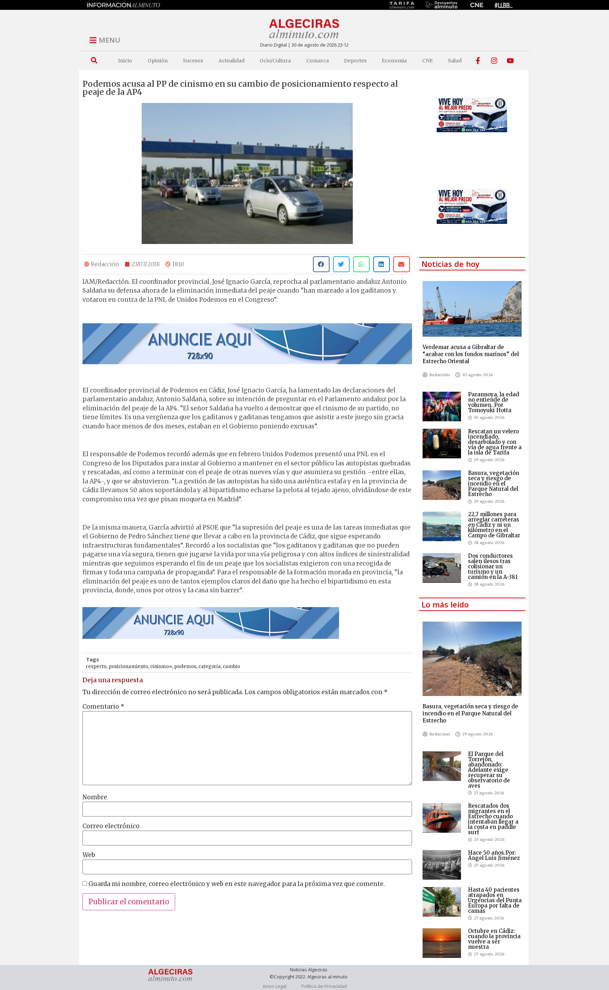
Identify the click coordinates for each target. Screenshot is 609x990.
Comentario (103, 707)
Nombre (94, 797)
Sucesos (193, 60)
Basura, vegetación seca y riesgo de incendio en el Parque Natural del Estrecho (493, 483)
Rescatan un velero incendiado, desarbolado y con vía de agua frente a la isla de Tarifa (495, 442)
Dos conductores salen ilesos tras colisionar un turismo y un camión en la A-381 (493, 566)
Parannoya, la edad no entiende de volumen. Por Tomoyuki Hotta (493, 402)
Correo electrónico (111, 826)
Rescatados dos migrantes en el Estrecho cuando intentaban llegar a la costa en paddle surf (493, 819)
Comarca (317, 60)
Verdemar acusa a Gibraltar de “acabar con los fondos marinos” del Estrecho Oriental (471, 354)
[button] (94, 60)
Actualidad (232, 60)
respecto (96, 667)
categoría (209, 667)
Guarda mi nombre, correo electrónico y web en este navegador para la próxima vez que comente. (236, 884)
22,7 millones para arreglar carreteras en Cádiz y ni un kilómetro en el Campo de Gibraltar (494, 525)
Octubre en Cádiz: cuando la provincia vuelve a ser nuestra (494, 939)
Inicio (125, 60)
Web (88, 855)
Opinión (158, 60)
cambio (231, 667)
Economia (394, 60)
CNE (427, 60)
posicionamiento (128, 667)
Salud (455, 60)
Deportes (355, 60)
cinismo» (161, 667)
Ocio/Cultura (275, 60)
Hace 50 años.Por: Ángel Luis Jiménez (494, 855)
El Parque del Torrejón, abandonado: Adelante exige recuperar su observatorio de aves (489, 770)
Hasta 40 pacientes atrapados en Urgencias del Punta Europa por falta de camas (495, 900)
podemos (185, 667)
